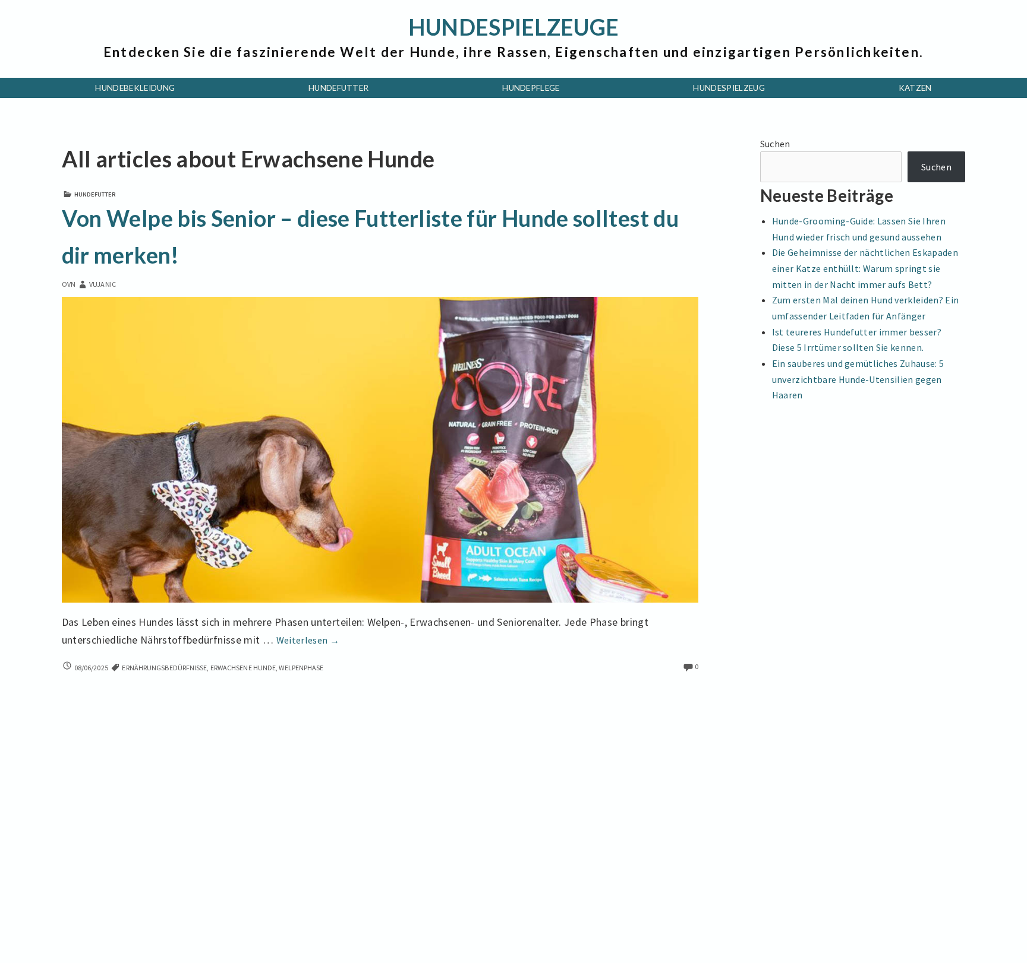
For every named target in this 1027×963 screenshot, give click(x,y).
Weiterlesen (308, 640)
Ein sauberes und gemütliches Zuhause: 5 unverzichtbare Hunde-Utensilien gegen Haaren (858, 379)
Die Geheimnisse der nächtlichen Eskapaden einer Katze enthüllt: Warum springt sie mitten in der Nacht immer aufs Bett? (865, 268)
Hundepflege (531, 88)
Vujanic (102, 284)
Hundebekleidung (135, 88)
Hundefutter (338, 88)
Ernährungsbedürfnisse (164, 667)
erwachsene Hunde (243, 667)
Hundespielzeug (728, 88)
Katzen (915, 88)
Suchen (775, 144)
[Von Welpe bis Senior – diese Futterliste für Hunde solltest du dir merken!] (380, 448)
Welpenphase (301, 667)
